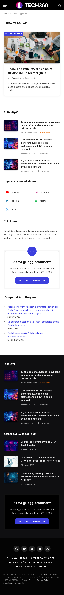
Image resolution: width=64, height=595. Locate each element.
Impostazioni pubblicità (13, 583)
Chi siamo (12, 558)
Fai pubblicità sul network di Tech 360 (30, 562)
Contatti (43, 567)
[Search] (59, 5)
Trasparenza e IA (25, 567)
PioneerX (43, 574)
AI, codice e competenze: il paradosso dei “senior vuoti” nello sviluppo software (40, 163)
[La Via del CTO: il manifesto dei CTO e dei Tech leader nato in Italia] (11, 461)
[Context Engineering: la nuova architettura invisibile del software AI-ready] (11, 477)
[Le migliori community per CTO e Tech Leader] (11, 445)
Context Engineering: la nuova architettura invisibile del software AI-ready (40, 476)
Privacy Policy (28, 580)
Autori (24, 558)
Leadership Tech (13, 34)
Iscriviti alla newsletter (32, 280)
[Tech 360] (32, 5)
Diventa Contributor (42, 558)
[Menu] (5, 5)
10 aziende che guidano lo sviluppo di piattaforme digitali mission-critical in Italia (40, 125)
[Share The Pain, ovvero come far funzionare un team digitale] (32, 47)
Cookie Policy (43, 580)
